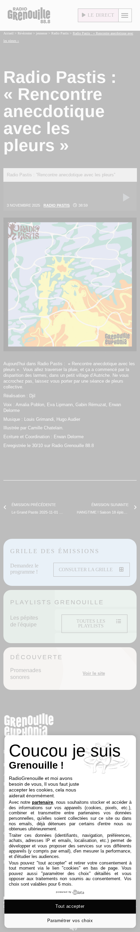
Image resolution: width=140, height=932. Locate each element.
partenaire (42, 802)
